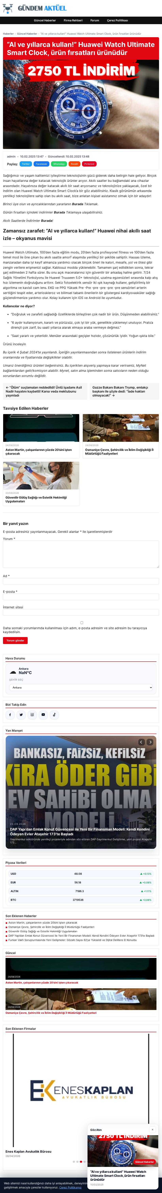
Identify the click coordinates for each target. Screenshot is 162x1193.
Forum (94, 20)
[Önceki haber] (141, 742)
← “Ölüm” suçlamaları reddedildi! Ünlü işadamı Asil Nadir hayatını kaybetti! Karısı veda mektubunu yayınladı (44, 391)
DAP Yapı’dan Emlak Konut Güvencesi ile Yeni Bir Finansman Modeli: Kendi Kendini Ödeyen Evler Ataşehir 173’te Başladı (81, 935)
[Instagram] (32, 715)
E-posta (10, 592)
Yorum (9, 539)
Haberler (8, 33)
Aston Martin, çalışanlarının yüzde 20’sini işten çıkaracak (42, 922)
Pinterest (89, 163)
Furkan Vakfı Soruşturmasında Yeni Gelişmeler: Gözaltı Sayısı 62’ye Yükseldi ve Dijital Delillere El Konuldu (72, 940)
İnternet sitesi (13, 607)
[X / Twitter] (21, 715)
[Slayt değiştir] (74, 1162)
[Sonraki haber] (150, 742)
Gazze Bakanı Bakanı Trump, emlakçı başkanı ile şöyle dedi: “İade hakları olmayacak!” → (120, 391)
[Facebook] (10, 715)
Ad (6, 576)
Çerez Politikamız (70, 1187)
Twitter (26, 163)
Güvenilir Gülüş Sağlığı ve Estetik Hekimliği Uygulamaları (42, 931)
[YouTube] (43, 715)
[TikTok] (54, 715)
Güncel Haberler (45, 20)
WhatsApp (59, 163)
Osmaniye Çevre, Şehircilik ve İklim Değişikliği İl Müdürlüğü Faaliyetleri (51, 926)
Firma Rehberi (73, 20)
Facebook (41, 163)
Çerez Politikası (117, 20)
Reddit (74, 163)
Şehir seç (16, 679)
